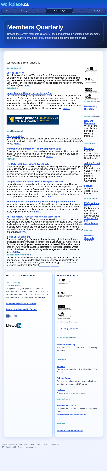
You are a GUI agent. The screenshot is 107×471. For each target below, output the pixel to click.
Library (81, 11)
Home (8, 11)
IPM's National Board (66, 406)
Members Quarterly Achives (89, 238)
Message (89, 148)
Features (89, 186)
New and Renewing (89, 122)
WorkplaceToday (59, 11)
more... (27, 85)
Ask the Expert (92, 163)
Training (24, 11)
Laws (39, 11)
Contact (97, 11)
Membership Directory (90, 107)
